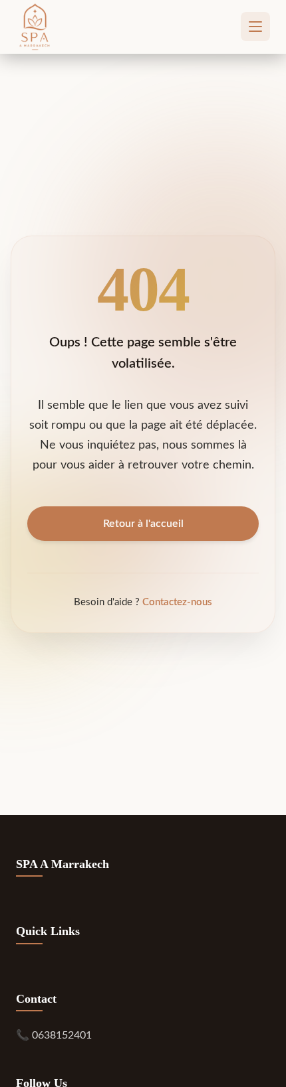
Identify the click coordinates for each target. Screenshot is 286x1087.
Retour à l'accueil (143, 523)
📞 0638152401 (54, 1035)
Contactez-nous (177, 602)
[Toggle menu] (255, 26)
